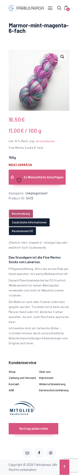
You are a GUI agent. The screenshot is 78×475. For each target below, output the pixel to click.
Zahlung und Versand (22, 378)
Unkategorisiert (37, 193)
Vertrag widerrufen (33, 428)
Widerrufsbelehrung (52, 384)
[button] (62, 57)
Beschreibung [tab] (21, 213)
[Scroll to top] (64, 467)
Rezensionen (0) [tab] (22, 231)
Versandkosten (45, 141)
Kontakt (14, 384)
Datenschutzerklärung (53, 390)
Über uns (45, 371)
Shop (12, 371)
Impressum (46, 378)
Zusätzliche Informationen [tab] (29, 222)
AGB (11, 390)
